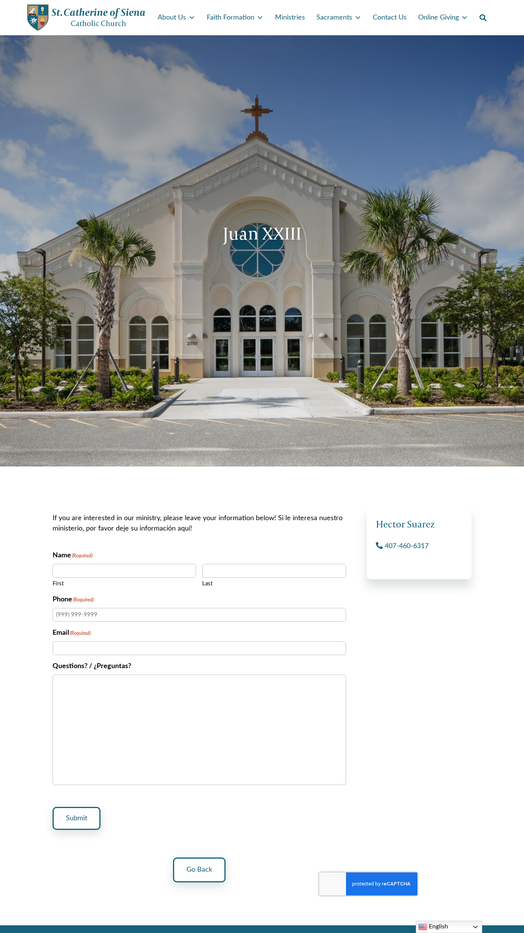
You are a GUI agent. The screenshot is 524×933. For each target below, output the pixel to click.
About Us (172, 17)
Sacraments (334, 17)
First (58, 583)
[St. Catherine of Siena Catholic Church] (86, 17)
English (437, 926)
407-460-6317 (405, 546)
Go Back (199, 869)
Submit (76, 818)
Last (207, 583)
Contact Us (390, 17)
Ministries (290, 17)
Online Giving (438, 17)
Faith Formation (230, 17)
